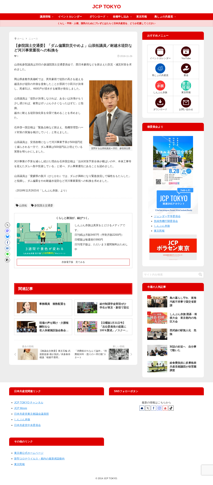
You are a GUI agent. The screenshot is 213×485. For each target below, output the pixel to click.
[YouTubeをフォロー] (165, 408)
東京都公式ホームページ (28, 453)
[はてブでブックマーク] (7, 248)
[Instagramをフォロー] (159, 408)
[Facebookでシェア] (7, 242)
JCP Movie (20, 408)
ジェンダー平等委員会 (167, 216)
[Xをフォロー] (147, 408)
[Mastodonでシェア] (7, 230)
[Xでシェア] (7, 225)
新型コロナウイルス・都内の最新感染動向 (39, 458)
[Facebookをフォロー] (153, 408)
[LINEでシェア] (7, 254)
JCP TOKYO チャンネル (28, 402)
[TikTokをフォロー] (171, 408)
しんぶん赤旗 (162, 226)
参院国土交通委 (43, 205)
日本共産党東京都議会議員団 (31, 413)
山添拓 (23, 205)
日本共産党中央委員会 (27, 425)
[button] (7, 259)
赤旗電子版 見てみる (73, 262)
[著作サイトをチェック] (141, 408)
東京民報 (159, 230)
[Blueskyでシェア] (7, 236)
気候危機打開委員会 (166, 221)
